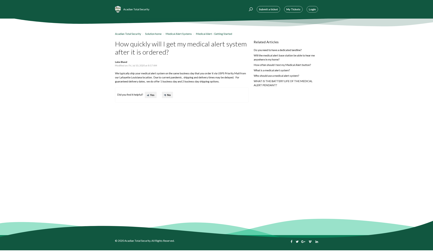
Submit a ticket (268, 9)
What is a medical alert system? (272, 70)
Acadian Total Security (128, 33)
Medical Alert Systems (179, 33)
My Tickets (293, 9)
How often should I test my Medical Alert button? (282, 64)
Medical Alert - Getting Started (214, 33)
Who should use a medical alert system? (276, 75)
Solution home (153, 33)
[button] (250, 9)
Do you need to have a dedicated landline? (278, 50)
